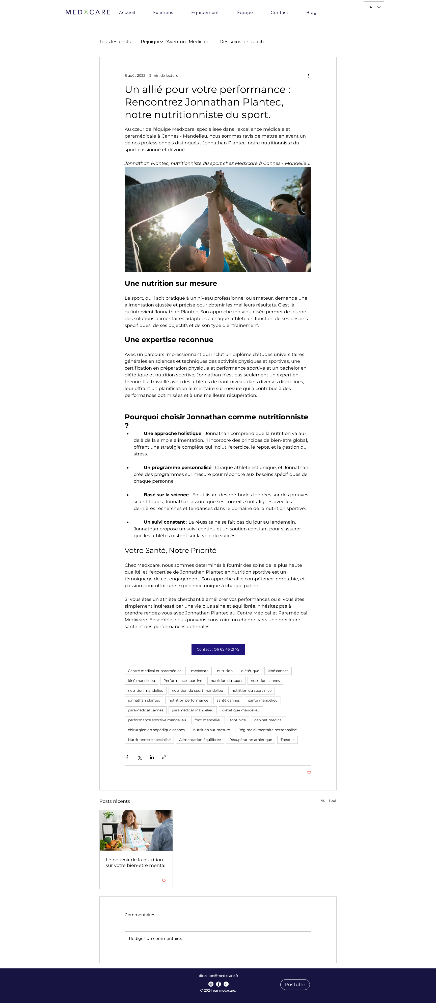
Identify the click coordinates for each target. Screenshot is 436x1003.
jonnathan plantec (144, 700)
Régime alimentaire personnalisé (267, 730)
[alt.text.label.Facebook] (210, 984)
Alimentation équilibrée (200, 739)
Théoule (287, 739)
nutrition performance (188, 700)
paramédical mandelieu (192, 710)
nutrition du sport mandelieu (197, 690)
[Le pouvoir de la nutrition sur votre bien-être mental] (136, 830)
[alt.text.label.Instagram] (218, 984)
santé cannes (228, 700)
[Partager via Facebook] (127, 757)
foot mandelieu (208, 720)
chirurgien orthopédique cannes (156, 730)
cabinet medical (268, 720)
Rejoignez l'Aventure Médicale (175, 41)
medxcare (199, 670)
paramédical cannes (145, 710)
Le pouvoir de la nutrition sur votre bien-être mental (136, 862)
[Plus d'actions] (308, 75)
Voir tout (329, 800)
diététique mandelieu (241, 710)
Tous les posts (115, 41)
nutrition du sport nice (251, 690)
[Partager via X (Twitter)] (139, 757)
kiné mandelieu (141, 680)
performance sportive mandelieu (157, 720)
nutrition (225, 670)
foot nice (238, 720)
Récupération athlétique (250, 739)
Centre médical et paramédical (155, 670)
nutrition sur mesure (211, 730)
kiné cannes (278, 670)
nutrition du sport (226, 680)
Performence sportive (183, 680)
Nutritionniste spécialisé (149, 739)
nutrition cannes (265, 680)
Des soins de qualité (242, 41)
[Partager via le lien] (164, 757)
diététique (250, 670)
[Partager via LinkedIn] (151, 757)
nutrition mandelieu (145, 690)
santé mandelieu (263, 700)
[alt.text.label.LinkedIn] (226, 984)
